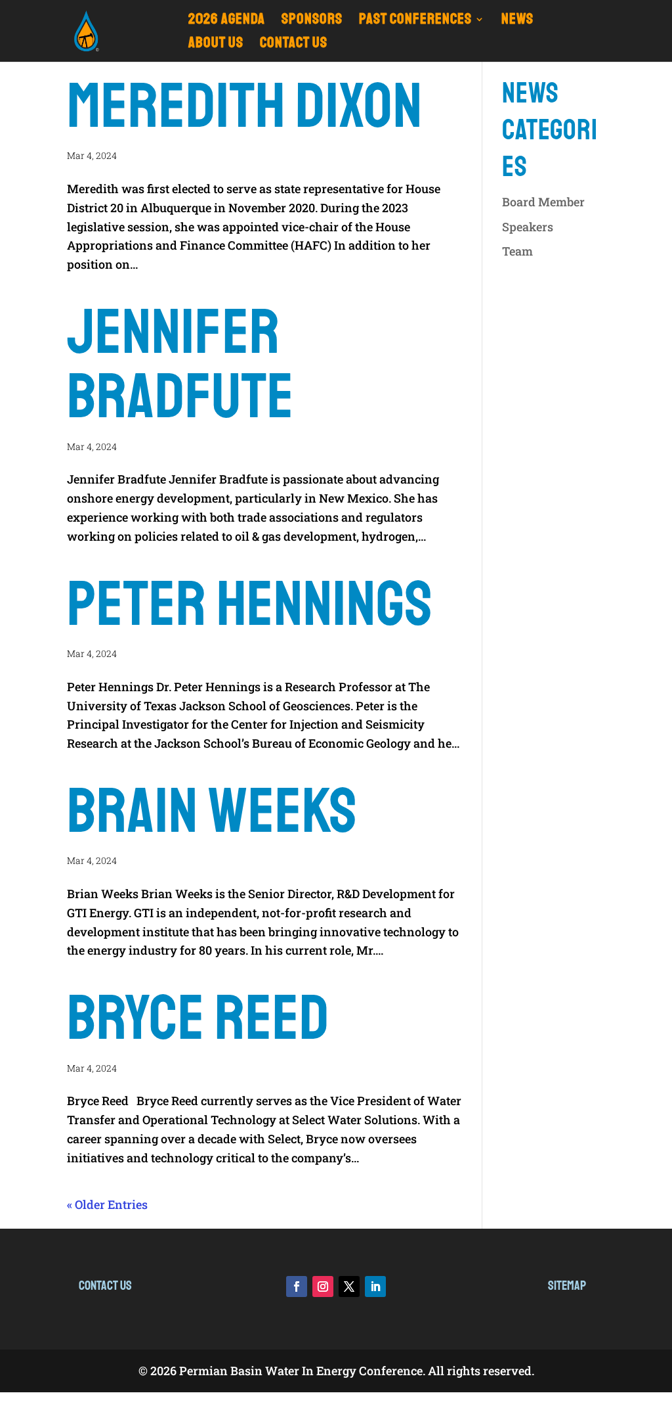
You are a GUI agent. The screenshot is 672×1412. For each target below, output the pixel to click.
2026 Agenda (226, 21)
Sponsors (312, 21)
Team (517, 251)
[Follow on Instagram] (322, 1286)
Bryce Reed (198, 1018)
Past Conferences (415, 21)
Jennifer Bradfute (180, 364)
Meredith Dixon (245, 106)
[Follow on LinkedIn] (375, 1286)
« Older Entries (107, 1204)
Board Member (543, 202)
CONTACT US (293, 45)
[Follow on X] (349, 1286)
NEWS (517, 21)
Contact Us (105, 1285)
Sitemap (567, 1285)
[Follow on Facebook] (296, 1286)
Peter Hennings (250, 604)
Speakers (527, 227)
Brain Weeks (212, 811)
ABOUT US (215, 45)
